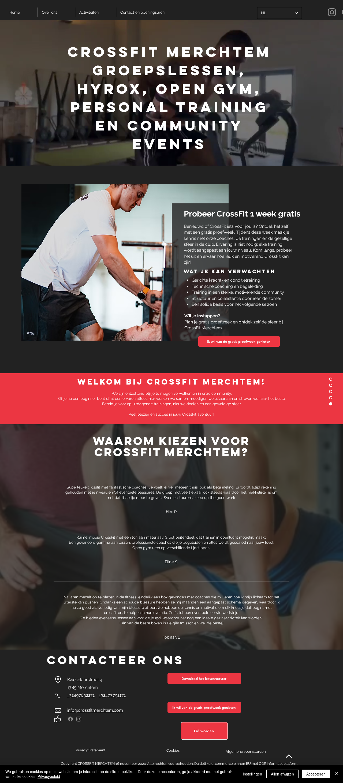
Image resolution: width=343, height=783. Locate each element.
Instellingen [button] (252, 774)
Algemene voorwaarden (246, 752)
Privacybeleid (49, 776)
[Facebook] (70, 719)
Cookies (173, 750)
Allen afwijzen (282, 774)
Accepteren (316, 774)
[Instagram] (79, 719)
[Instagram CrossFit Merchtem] (332, 12)
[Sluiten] (336, 774)
